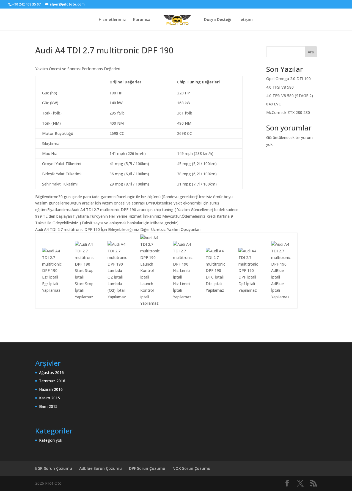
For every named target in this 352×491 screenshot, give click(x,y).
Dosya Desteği (217, 20)
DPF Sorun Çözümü (147, 468)
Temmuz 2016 (52, 380)
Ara (311, 51)
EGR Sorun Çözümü (53, 468)
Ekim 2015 (48, 406)
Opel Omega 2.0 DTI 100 (288, 78)
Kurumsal (142, 20)
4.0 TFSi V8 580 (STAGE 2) (289, 95)
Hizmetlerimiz (112, 20)
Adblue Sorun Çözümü (100, 468)
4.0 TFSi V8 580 (280, 87)
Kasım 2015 (49, 397)
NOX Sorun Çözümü (191, 468)
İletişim (245, 20)
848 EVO (274, 104)
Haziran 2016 (51, 389)
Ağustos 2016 (51, 372)
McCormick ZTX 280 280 (288, 112)
